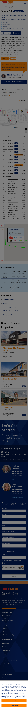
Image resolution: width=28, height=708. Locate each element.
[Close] (26, 682)
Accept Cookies (14, 705)
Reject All (14, 700)
